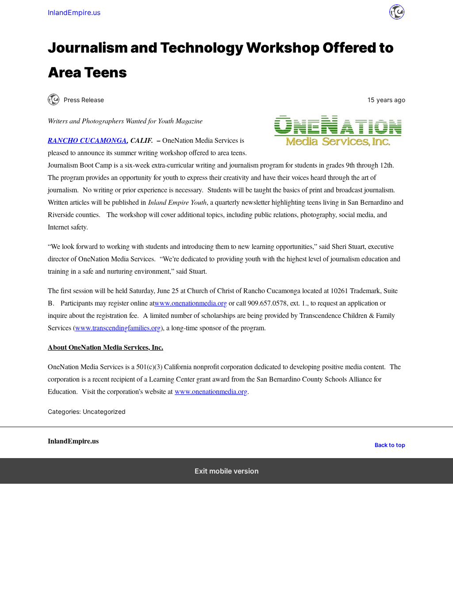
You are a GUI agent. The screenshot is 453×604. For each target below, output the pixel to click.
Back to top (390, 445)
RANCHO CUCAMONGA (87, 140)
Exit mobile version (227, 470)
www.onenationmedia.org (190, 302)
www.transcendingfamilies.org (118, 327)
